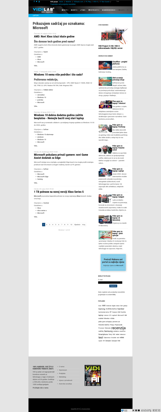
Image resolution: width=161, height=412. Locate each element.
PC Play (88, 2)
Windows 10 (41, 97)
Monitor (107, 318)
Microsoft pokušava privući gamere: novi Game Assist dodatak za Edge (61, 156)
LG (110, 315)
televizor (123, 334)
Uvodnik (113, 337)
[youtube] (39, 1)
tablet (117, 334)
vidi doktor (41, 95)
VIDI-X (95, 2)
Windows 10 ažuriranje (45, 134)
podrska (40, 100)
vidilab (122, 337)
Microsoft (40, 62)
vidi (118, 337)
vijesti (100, 341)
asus (118, 306)
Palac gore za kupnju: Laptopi (118, 170)
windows (40, 137)
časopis (108, 341)
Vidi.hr (61, 2)
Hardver (46, 203)
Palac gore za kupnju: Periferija (118, 126)
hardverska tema (103, 312)
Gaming (40, 179)
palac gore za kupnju (105, 321)
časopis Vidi (116, 341)
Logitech (114, 315)
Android (108, 306)
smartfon (122, 331)
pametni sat (116, 321)
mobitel (100, 318)
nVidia (112, 318)
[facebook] (34, 1)
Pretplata (62, 373)
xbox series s (42, 210)
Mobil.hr (68, 2)
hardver (120, 309)
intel (119, 312)
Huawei (114, 312)
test (100, 337)
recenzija (118, 328)
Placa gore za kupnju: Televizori (118, 102)
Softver (45, 129)
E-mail (100, 280)
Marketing (62, 377)
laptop (100, 315)
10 (71, 225)
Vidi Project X (94, 10)
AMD (39, 57)
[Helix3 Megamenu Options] (127, 10)
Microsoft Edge (42, 177)
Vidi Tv (65, 10)
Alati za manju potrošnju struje (118, 79)
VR (104, 341)
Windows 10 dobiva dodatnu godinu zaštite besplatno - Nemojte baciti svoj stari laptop (59, 116)
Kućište (123, 312)
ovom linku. (112, 295)
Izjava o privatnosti (65, 380)
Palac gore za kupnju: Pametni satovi (118, 148)
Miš (126, 315)
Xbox (39, 59)
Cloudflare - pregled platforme (119, 63)
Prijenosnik (118, 325)
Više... (36, 66)
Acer (99, 306)
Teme (83, 10)
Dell (121, 306)
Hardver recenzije (109, 10)
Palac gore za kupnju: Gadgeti (118, 196)
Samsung (108, 331)
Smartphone (103, 334)
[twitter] (36, 1)
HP (111, 312)
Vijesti (122, 10)
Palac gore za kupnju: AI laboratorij (117, 218)
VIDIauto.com (78, 2)
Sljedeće (77, 225)
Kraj (83, 225)
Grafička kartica (111, 309)
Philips (112, 325)
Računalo (108, 328)
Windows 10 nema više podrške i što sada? (58, 74)
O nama (61, 367)
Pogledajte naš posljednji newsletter (63, 4)
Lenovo (106, 315)
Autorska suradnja (65, 384)
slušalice (116, 331)
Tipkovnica (107, 337)
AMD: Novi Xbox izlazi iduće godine (54, 36)
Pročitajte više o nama (40, 388)
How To (74, 10)
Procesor (101, 328)
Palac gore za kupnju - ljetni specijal (117, 233)
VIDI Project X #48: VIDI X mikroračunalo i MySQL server (110, 47)
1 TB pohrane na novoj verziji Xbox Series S (59, 191)
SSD (114, 334)
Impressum (63, 370)
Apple (114, 306)
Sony (110, 334)
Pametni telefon (103, 325)
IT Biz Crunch (105, 2)
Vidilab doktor (48, 90)
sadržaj (100, 331)
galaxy (125, 306)
